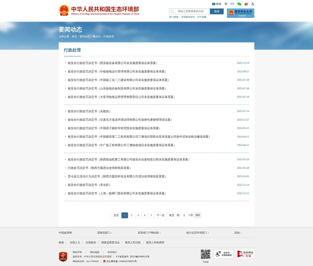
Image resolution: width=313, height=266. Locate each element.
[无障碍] (252, 3)
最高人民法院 (133, 242)
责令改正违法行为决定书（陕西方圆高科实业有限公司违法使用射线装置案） (118, 176)
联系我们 (112, 252)
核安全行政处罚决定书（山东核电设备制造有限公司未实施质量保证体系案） (118, 88)
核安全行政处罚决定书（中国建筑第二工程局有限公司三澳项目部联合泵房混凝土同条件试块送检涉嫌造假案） (140, 136)
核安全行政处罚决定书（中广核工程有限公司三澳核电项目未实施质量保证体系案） (122, 145)
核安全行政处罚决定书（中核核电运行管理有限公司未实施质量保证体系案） (118, 71)
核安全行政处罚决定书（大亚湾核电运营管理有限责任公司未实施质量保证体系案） (122, 97)
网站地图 (94, 252)
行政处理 (109, 36)
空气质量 (201, 17)
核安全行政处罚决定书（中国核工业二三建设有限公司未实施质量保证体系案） (119, 80)
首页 (74, 36)
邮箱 (218, 3)
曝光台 (97, 36)
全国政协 (91, 242)
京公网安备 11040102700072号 (121, 261)
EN (232, 3)
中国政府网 (65, 232)
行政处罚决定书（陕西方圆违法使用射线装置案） (100, 168)
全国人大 (75, 242)
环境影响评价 (188, 17)
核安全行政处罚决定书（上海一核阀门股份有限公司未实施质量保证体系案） (118, 193)
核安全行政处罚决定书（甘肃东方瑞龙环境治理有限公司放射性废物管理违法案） (120, 119)
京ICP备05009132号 (139, 256)
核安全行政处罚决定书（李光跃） (90, 185)
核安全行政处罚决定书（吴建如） (90, 111)
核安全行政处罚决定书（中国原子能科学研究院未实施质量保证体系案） (115, 128)
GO (198, 215)
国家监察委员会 (110, 242)
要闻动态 (85, 36)
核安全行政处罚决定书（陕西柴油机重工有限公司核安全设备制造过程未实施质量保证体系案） (129, 159)
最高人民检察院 (155, 242)
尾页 (171, 215)
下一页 (160, 215)
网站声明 (77, 252)
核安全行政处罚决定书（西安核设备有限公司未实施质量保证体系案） (113, 63)
